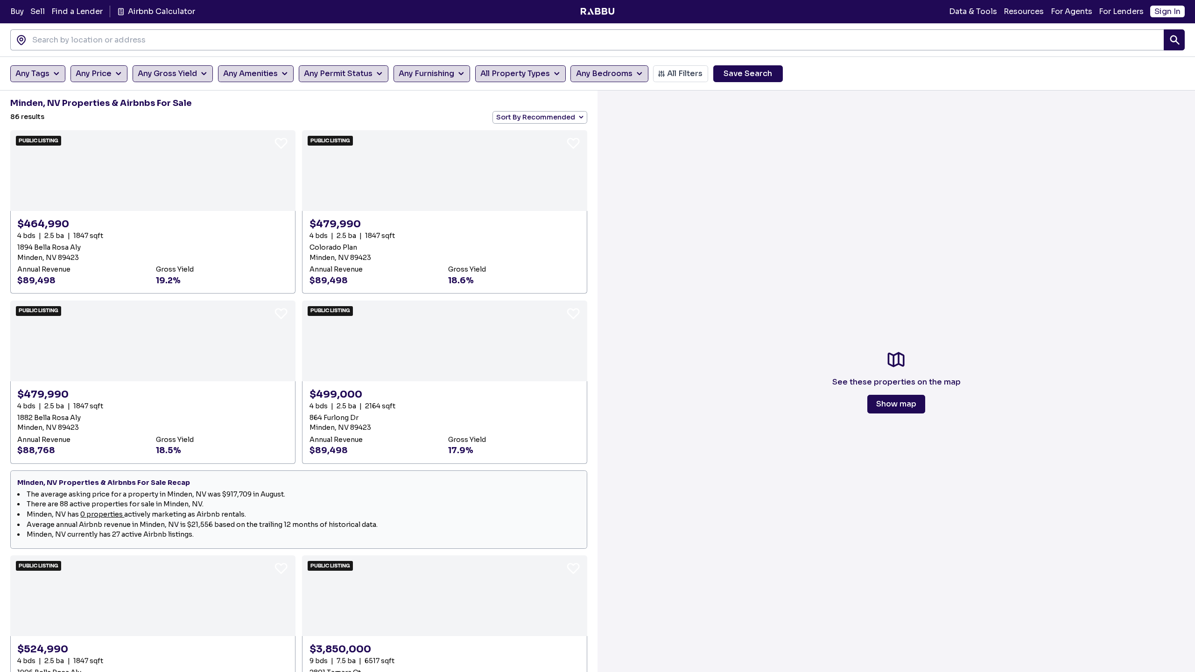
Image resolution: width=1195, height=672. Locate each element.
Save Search (748, 73)
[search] (1174, 40)
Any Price (94, 73)
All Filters (685, 73)
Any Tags (32, 73)
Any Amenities (250, 73)
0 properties (102, 514)
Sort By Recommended (535, 117)
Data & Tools (973, 11)
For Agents (1071, 11)
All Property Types (515, 73)
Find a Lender (77, 11)
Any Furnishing (426, 73)
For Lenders (1121, 11)
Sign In (1167, 11)
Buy (17, 11)
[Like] (281, 142)
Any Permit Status (338, 73)
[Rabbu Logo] (597, 11)
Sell (37, 11)
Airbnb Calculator (161, 11)
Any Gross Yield (167, 73)
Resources (1024, 11)
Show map (896, 404)
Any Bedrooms (604, 73)
